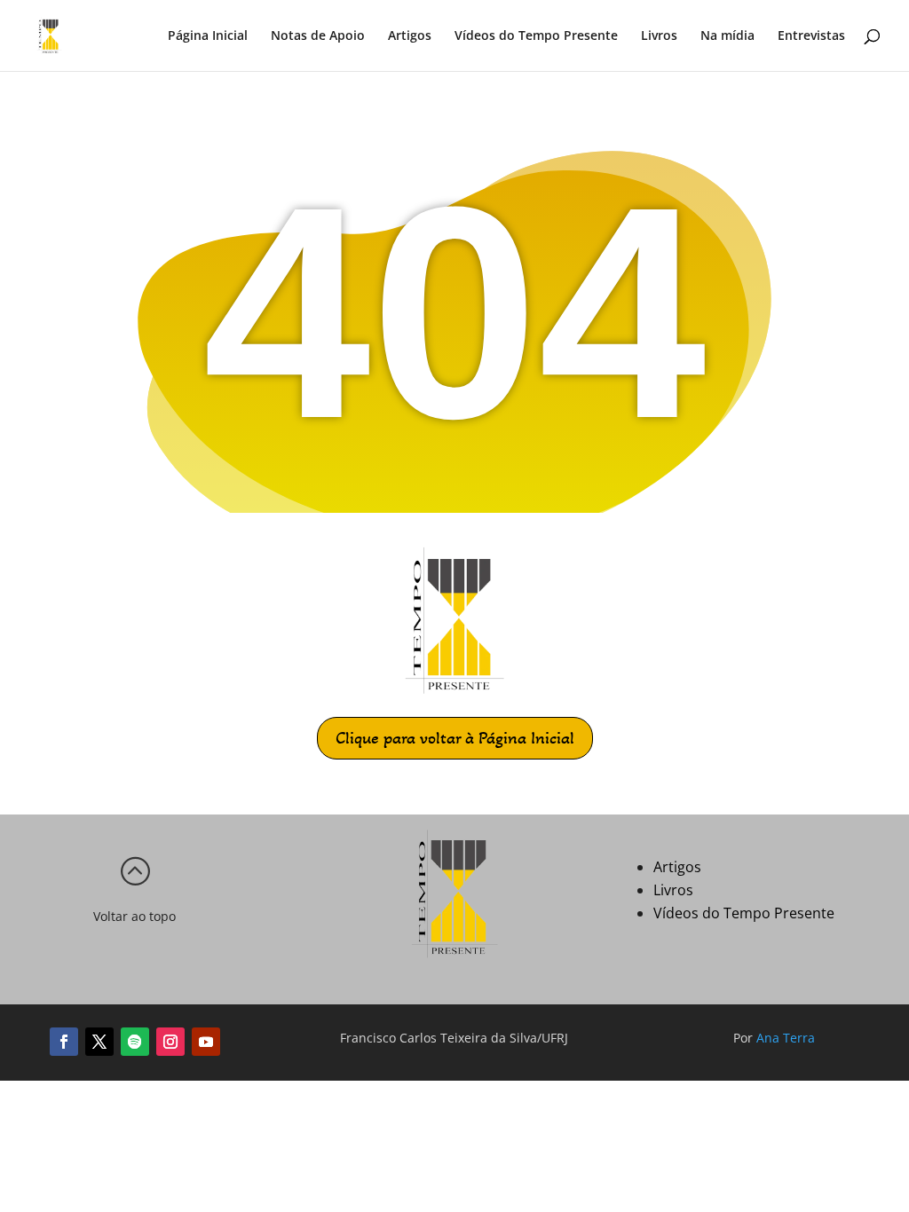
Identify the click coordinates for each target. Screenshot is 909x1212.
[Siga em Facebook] (64, 1041)
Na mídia (727, 36)
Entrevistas (811, 36)
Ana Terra (785, 1037)
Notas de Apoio (318, 36)
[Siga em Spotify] (135, 1041)
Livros (659, 36)
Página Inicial (208, 36)
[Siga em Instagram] (170, 1041)
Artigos (409, 36)
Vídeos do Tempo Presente (536, 36)
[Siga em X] (99, 1041)
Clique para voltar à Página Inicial (455, 738)
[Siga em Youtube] (206, 1041)
